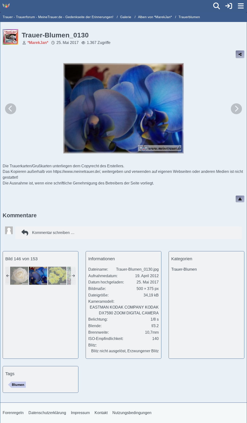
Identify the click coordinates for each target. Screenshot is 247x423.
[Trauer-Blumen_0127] (19, 276)
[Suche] (216, 6)
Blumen (18, 385)
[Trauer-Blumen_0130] (38, 276)
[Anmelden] (228, 6)
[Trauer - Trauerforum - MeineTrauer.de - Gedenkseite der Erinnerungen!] (6, 6)
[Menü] (241, 6)
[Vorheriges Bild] (10, 108)
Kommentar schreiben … (53, 233)
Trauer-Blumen (184, 269)
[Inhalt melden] (240, 199)
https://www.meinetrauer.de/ (76, 171)
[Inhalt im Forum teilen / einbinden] (240, 54)
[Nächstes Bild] (236, 108)
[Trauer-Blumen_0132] (57, 276)
